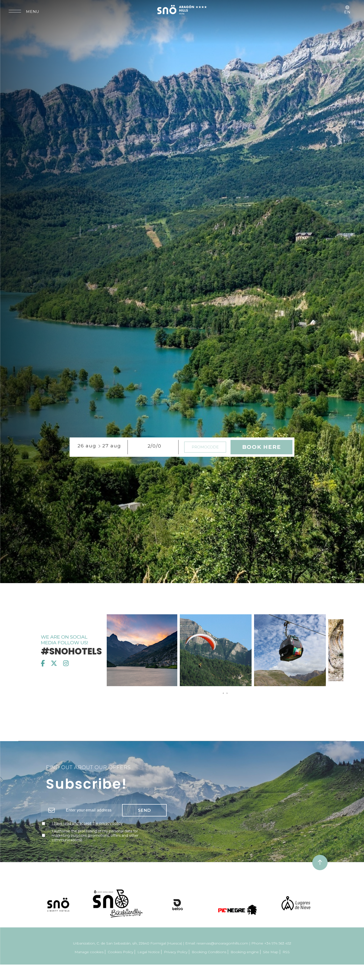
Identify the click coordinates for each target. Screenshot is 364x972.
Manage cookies (89, 956)
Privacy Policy (175, 956)
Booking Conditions (209, 956)
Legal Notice (148, 956)
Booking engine (245, 956)
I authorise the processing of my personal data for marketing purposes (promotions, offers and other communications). (95, 840)
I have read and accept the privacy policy (87, 828)
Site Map (270, 956)
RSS (286, 956)
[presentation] (223, 697)
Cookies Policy (120, 956)
